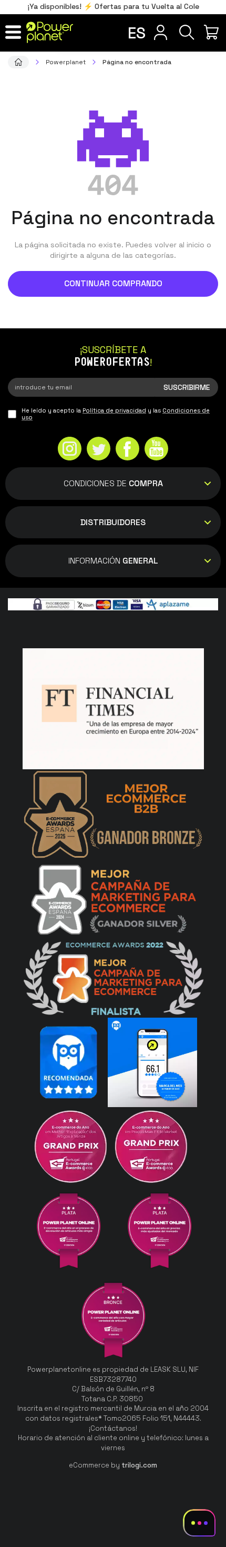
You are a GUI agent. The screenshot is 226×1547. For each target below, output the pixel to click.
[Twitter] (98, 450)
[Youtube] (156, 450)
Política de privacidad (114, 410)
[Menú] (13, 32)
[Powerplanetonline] (50, 32)
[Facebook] (127, 450)
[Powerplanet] (18, 62)
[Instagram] (69, 450)
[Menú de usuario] (160, 32)
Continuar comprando (113, 283)
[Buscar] (186, 32)
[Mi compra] (213, 32)
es (137, 33)
